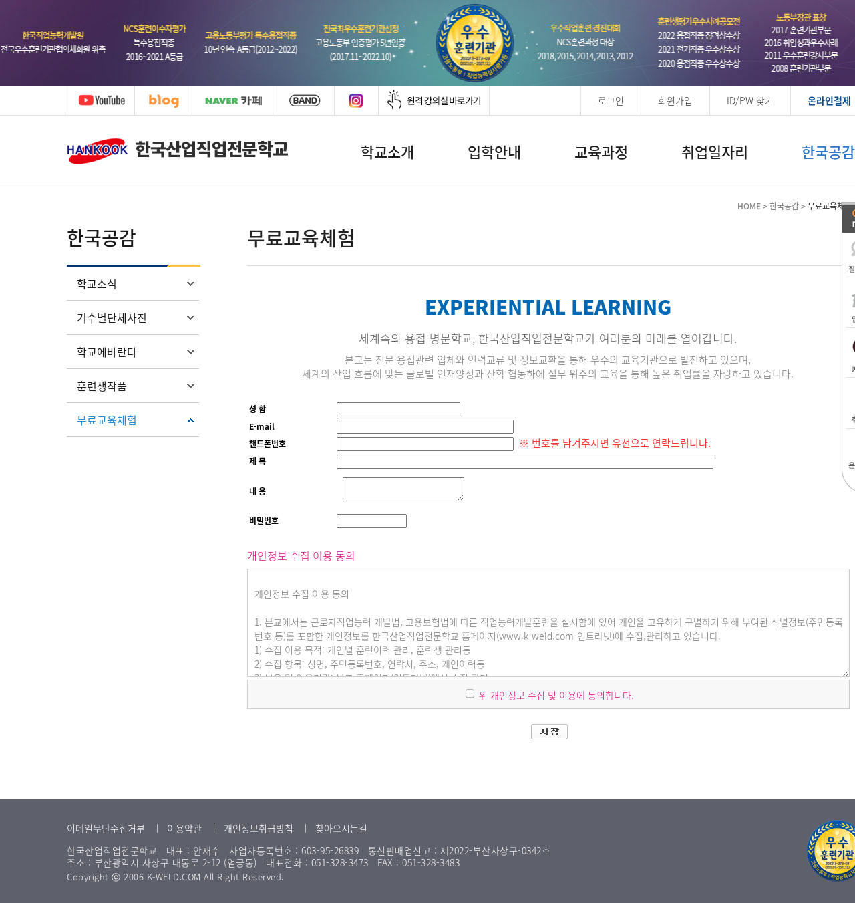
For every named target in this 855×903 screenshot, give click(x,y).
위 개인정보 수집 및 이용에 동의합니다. (555, 695)
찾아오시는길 (341, 828)
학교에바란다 (107, 352)
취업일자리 (714, 151)
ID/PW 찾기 (750, 100)
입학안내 (494, 151)
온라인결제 (829, 100)
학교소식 (97, 283)
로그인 (611, 100)
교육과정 (601, 151)
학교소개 (387, 151)
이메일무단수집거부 (106, 828)
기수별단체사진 (112, 317)
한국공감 (828, 151)
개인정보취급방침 (258, 828)
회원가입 (675, 100)
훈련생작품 (102, 386)
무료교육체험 (107, 420)
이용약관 (184, 828)
